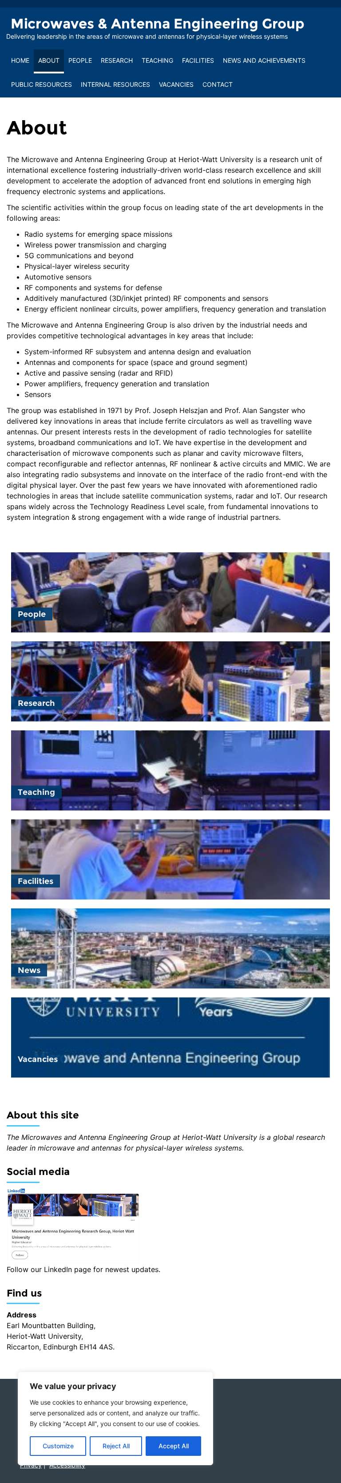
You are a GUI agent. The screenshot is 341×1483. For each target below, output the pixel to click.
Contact (217, 84)
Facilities (198, 60)
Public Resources (41, 84)
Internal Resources (115, 84)
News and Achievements (264, 60)
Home (20, 60)
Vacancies (176, 84)
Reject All (116, 1446)
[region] (115, 1418)
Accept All (174, 1446)
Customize (58, 1446)
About (48, 60)
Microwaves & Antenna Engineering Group (158, 23)
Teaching (157, 60)
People (80, 60)
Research (117, 60)
